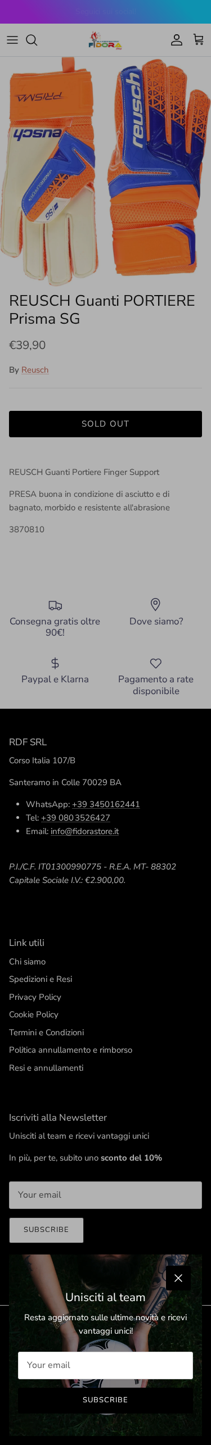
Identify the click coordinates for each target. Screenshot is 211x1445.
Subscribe (105, 1400)
